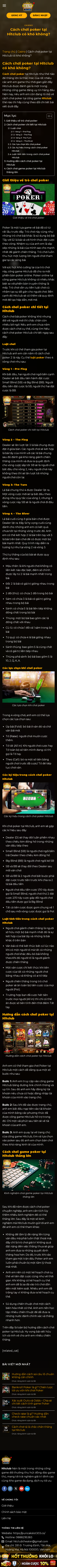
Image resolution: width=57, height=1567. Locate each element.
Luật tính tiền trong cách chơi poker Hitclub (31, 156)
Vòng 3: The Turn (23, 138)
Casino (28, 25)
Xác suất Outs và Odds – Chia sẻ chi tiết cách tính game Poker (32, 1402)
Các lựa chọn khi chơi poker (26, 144)
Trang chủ (9, 51)
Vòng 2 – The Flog (24, 135)
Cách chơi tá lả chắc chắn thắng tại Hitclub (32, 1428)
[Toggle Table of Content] (47, 116)
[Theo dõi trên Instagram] (10, 1488)
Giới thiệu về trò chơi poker (21, 120)
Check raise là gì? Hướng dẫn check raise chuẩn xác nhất (30, 1415)
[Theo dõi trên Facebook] (4, 1488)
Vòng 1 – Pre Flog (22, 132)
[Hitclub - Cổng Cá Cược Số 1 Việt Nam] (28, 5)
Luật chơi (16, 128)
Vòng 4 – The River (24, 141)
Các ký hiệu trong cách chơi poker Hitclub (30, 149)
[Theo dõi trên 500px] (27, 1488)
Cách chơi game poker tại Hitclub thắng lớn (25, 170)
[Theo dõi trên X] (16, 1488)
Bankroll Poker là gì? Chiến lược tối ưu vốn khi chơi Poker (32, 1389)
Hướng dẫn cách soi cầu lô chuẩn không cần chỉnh (33, 1376)
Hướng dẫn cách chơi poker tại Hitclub (24, 163)
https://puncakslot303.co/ (29, 1533)
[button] (4, 5)
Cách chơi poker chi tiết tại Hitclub (26, 124)
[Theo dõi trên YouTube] (21, 1488)
